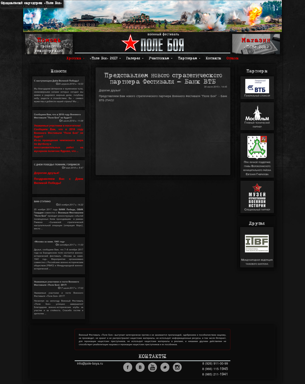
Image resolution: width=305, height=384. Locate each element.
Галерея (134, 58)
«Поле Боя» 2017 (104, 58)
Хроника (74, 58)
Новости (58, 71)
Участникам (160, 58)
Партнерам (188, 58)
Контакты (213, 58)
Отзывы (233, 58)
